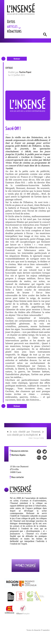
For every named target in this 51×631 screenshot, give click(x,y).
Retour (17, 59)
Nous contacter (17, 477)
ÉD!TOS (11, 22)
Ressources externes (19, 450)
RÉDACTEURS (14, 31)
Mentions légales (18, 455)
